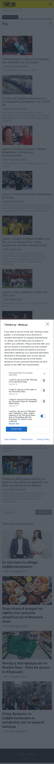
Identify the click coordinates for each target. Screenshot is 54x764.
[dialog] (27, 382)
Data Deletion (10, 439)
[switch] (43, 380)
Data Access (27, 439)
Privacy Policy (43, 439)
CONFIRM (16, 429)
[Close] (48, 325)
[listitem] (27, 374)
